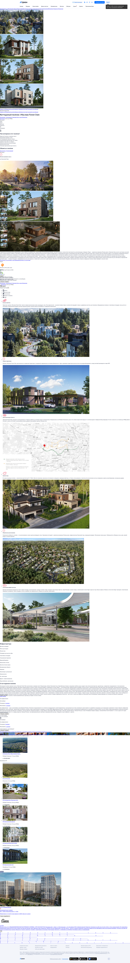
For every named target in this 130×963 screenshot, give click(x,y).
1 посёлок (7, 703)
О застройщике (34, 109)
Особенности (17, 109)
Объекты (8, 109)
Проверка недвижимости (101, 947)
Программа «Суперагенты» (102, 945)
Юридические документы (40, 945)
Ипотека (62, 6)
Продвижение (53, 947)
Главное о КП (3, 109)
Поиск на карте (53, 945)
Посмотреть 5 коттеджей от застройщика (9, 260)
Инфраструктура (23, 109)
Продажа (28, 6)
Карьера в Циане (23, 949)
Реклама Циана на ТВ (85, 945)
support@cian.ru (30, 954)
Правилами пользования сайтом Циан (33, 953)
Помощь (67, 947)
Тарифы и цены (23, 947)
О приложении (65, 958)
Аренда (21, 6)
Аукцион (67, 945)
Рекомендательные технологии (56, 954)
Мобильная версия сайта (55, 958)
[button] (2, 197)
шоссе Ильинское (23, 117)
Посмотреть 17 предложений (6, 150)
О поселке (29, 109)
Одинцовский (9, 117)
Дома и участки (44, 6)
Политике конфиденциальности (101, 953)
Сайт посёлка (3, 696)
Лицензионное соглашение (59, 953)
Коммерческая (54, 6)
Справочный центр (24, 945)
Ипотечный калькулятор (86, 947)
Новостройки (36, 6)
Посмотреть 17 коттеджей (24, 260)
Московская (2, 117)
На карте (12, 109)
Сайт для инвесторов (39, 949)
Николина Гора (15, 117)
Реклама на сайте (39, 947)
